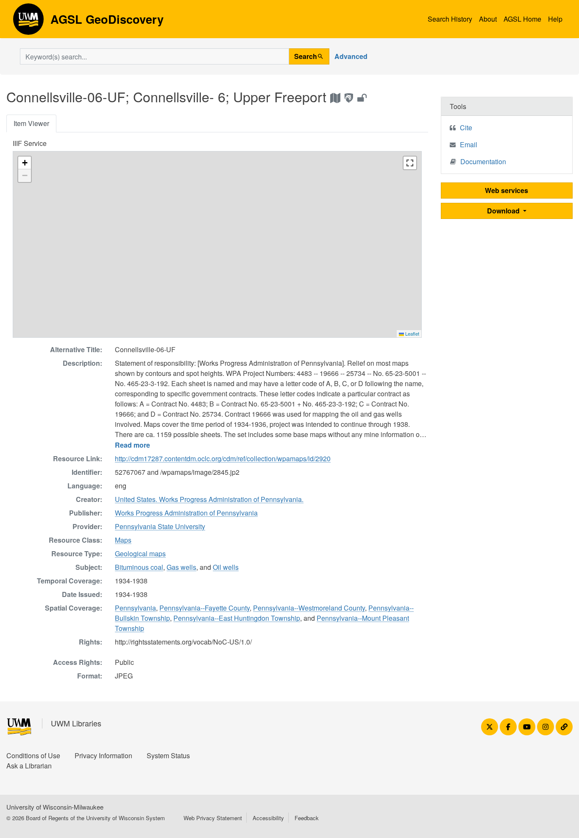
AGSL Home (522, 19)
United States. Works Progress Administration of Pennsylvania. (209, 499)
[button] (24, 163)
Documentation (483, 161)
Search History (450, 19)
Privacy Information (103, 755)
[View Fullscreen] (410, 163)
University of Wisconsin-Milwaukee (54, 806)
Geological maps (140, 553)
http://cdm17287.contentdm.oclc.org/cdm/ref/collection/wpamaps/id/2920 (223, 458)
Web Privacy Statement (213, 818)
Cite (466, 127)
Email (468, 144)
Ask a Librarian (29, 766)
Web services (506, 190)
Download (504, 211)
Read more (132, 445)
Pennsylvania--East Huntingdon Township (236, 618)
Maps (123, 540)
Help (555, 19)
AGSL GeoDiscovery (28, 22)
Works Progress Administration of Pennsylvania (186, 513)
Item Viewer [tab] (31, 123)
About (488, 19)
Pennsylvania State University (160, 526)
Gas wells (181, 567)
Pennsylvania (135, 608)
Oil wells (226, 567)
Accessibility (268, 818)
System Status (168, 755)
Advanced (350, 56)
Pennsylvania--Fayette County (204, 608)
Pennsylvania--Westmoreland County (309, 608)
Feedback (307, 818)
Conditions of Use (33, 755)
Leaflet (411, 333)
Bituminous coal (139, 567)
